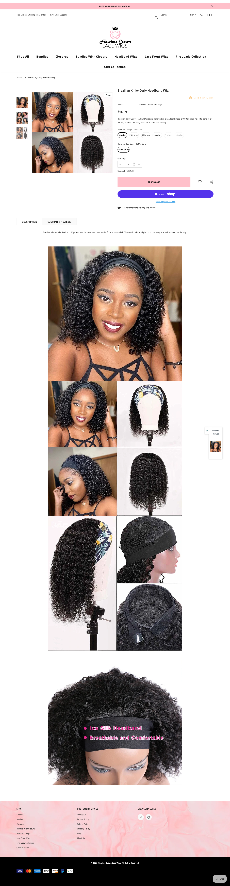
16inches (179, 135)
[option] (72, 132)
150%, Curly (123, 149)
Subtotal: (121, 171)
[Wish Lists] (200, 182)
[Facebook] (141, 817)
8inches (168, 135)
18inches (134, 135)
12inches (146, 135)
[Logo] (115, 36)
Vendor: (121, 104)
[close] (212, 6)
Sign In (193, 14)
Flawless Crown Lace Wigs (150, 104)
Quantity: (122, 158)
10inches (122, 135)
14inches (157, 135)
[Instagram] (149, 817)
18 (123, 207)
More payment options (165, 201)
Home (19, 77)
